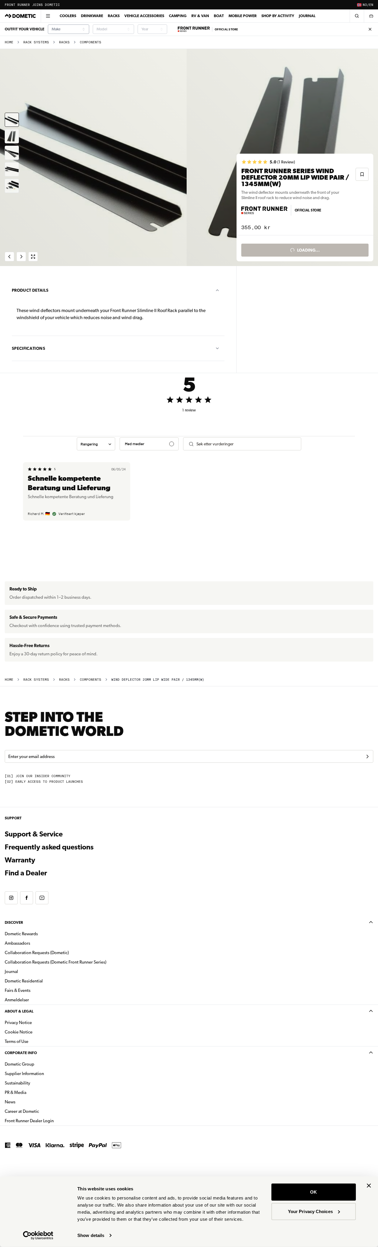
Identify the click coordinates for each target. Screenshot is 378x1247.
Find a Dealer (26, 873)
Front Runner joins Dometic (32, 4)
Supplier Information (24, 1073)
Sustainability (17, 1083)
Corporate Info (21, 1053)
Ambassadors (17, 943)
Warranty (20, 860)
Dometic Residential (42, 981)
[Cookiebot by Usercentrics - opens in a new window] (38, 1235)
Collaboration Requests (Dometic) (37, 952)
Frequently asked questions (49, 847)
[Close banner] (369, 1186)
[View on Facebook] (26, 897)
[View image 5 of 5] (12, 186)
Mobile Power (243, 16)
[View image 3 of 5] (12, 153)
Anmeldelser (17, 999)
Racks (114, 16)
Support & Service (34, 834)
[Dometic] (20, 16)
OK (313, 1192)
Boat (219, 16)
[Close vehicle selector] (371, 15)
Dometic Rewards (21, 933)
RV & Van (200, 16)
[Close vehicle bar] (370, 29)
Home (9, 42)
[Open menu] (48, 15)
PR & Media (34, 1092)
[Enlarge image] (33, 256)
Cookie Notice (18, 1032)
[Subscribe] (367, 756)
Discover (14, 922)
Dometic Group (38, 1064)
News (29, 1102)
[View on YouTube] (41, 897)
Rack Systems (36, 42)
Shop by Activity (277, 16)
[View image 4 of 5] (12, 169)
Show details (90, 1235)
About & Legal (19, 1011)
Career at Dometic (40, 1111)
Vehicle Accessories (144, 16)
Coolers (68, 16)
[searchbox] (246, 444)
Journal (307, 16)
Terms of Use (16, 1041)
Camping (178, 16)
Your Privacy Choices (310, 1211)
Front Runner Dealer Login (29, 1120)
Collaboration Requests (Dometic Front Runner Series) (55, 962)
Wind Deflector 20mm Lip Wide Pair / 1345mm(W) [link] (157, 679)
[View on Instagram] (11, 897)
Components (90, 42)
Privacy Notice (18, 1022)
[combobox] (68, 29)
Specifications (28, 348)
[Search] (357, 15)
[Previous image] (94, 157)
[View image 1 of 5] (12, 120)
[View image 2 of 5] (12, 136)
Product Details (30, 290)
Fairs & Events (17, 990)
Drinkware (92, 16)
